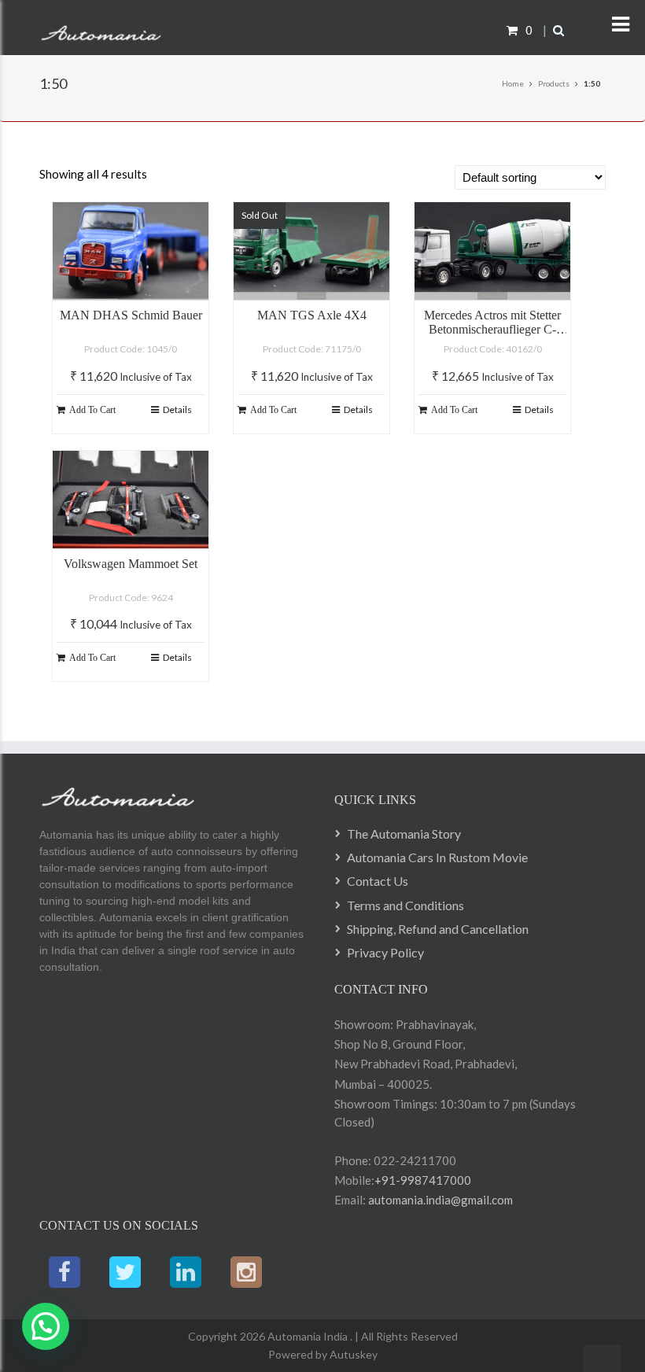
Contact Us (377, 880)
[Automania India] (101, 30)
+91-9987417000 (422, 1180)
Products (553, 83)
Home (513, 83)
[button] (45, 1326)
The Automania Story (404, 833)
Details (177, 409)
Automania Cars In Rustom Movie (437, 857)
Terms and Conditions (405, 905)
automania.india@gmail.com (439, 1200)
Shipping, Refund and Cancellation (438, 928)
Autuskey (352, 1354)
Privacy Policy (385, 952)
